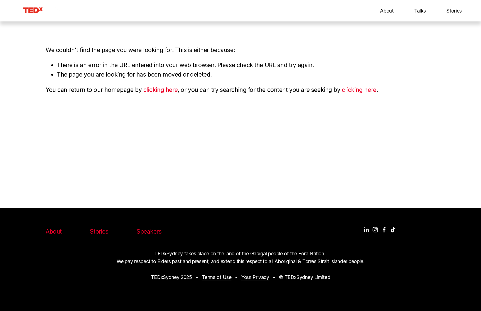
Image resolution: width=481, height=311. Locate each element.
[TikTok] (393, 229)
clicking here (160, 89)
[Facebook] (384, 229)
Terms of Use (217, 277)
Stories (454, 11)
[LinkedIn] (366, 229)
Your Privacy (255, 277)
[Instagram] (375, 229)
